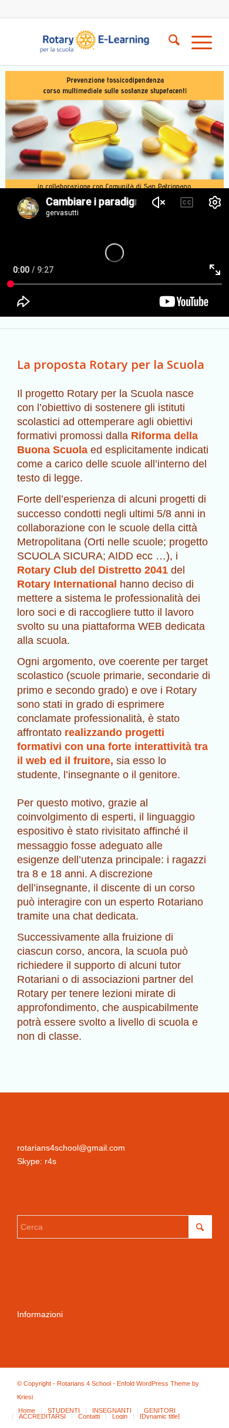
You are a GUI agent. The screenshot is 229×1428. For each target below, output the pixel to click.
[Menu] (196, 41)
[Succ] (202, 127)
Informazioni (40, 1314)
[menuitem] (168, 41)
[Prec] (26, 127)
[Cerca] (168, 41)
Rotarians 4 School (84, 1383)
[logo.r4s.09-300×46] (95, 41)
